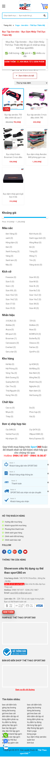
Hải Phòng (12, 368)
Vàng (9, 256)
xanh (9, 238)
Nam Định (35, 391)
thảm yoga (32, 731)
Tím (32, 260)
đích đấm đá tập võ (10, 716)
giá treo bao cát (9, 713)
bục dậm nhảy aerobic (36, 737)
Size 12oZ (35, 295)
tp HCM (34, 364)
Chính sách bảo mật (13, 540)
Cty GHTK (34, 430)
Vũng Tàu (11, 373)
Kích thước (35, 234)
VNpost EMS (36, 434)
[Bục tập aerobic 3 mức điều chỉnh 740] (37, 100)
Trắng (33, 251)
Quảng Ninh (12, 382)
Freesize (11, 277)
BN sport (11, 334)
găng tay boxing (9, 707)
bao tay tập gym (9, 728)
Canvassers (12, 343)
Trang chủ (8, 25)
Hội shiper (11, 438)
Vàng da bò (35, 265)
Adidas (10, 325)
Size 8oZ (34, 290)
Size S (10, 281)
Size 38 (34, 304)
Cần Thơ (11, 386)
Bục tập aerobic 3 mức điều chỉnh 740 (37, 116)
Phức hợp (35, 412)
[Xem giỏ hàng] (44, 6)
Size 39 (10, 308)
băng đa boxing (8, 710)
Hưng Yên (11, 395)
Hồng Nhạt (35, 242)
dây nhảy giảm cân (10, 743)
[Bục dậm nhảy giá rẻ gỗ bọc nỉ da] (13, 179)
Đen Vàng (11, 234)
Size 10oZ (12, 295)
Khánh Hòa (35, 382)
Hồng (33, 256)
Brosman (11, 338)
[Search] (44, 15)
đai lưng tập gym (34, 725)
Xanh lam (11, 260)
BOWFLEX (35, 334)
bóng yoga (31, 734)
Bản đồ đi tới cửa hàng (14, 584)
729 (32, 321)
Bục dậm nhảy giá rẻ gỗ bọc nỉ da (13, 195)
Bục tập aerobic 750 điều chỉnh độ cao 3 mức (13, 118)
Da (32, 408)
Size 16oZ (35, 299)
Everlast (11, 347)
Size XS (34, 277)
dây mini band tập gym (12, 734)
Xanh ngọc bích (37, 238)
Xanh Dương (12, 251)
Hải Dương (35, 395)
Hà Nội (10, 364)
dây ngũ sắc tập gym (11, 737)
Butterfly (34, 338)
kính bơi (30, 743)
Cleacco (34, 343)
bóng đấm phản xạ (10, 719)
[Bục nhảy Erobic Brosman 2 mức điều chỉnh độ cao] (13, 140)
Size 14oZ (12, 299)
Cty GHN (11, 430)
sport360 (24, 753)
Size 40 (34, 308)
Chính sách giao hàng (13, 533)
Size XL (34, 286)
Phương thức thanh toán (14, 529)
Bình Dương (12, 377)
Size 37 (10, 304)
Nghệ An (34, 386)
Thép (9, 416)
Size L (10, 286)
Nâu (9, 265)
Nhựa (9, 412)
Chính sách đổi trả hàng (14, 536)
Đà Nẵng (34, 368)
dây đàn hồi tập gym (11, 731)
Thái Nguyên (13, 391)
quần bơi (31, 740)
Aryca (10, 329)
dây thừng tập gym (35, 728)
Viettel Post (12, 434)
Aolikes (34, 325)
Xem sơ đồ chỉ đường (25, 689)
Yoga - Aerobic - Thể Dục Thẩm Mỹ (30, 25)
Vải (32, 416)
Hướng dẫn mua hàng (13, 522)
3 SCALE (11, 321)
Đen (9, 247)
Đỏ (32, 247)
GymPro (34, 352)
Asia (32, 329)
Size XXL (11, 290)
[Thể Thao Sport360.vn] (25, 6)
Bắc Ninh (34, 373)
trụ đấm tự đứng (9, 722)
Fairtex (33, 347)
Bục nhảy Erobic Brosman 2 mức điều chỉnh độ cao (13, 157)
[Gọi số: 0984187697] (6, 735)
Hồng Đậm (12, 242)
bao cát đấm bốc (9, 705)
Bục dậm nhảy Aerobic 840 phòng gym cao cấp (37, 157)
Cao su (10, 408)
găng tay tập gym (9, 725)
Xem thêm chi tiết (26, 76)
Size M (33, 281)
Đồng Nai (34, 377)
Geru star (11, 352)
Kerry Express (36, 438)
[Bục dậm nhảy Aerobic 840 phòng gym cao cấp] (37, 140)
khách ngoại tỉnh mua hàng (15, 525)
